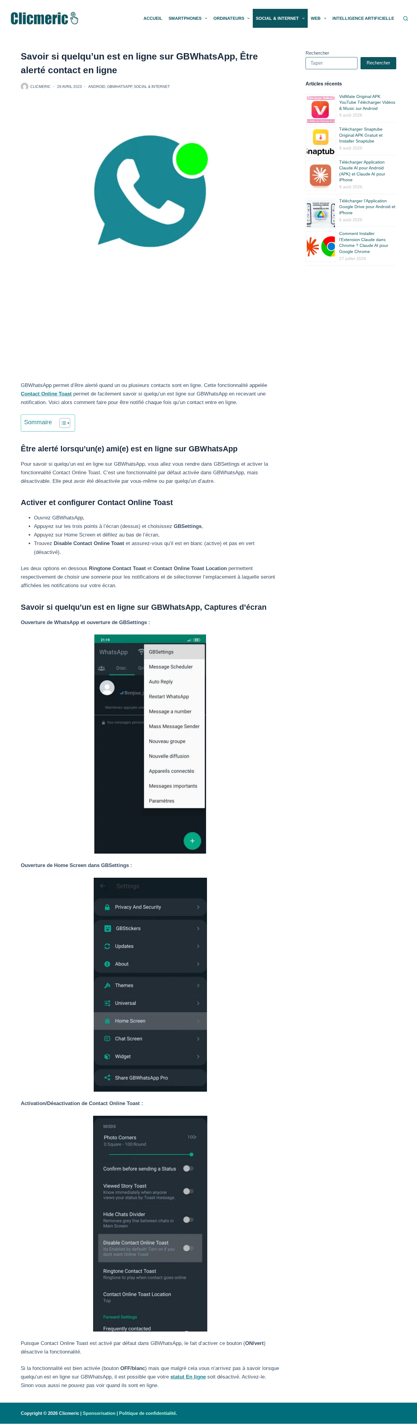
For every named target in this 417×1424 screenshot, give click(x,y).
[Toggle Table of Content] (62, 423)
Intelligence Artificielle (363, 18)
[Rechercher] (405, 18)
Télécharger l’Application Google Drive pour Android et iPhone (367, 206)
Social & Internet (277, 18)
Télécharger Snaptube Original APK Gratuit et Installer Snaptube (361, 135)
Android (96, 87)
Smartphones (185, 18)
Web (316, 18)
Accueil (152, 18)
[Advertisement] (150, 336)
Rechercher (317, 53)
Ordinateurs (228, 18)
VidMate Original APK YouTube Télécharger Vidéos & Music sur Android (367, 102)
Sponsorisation (99, 1413)
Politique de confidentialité (147, 1413)
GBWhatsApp (119, 87)
